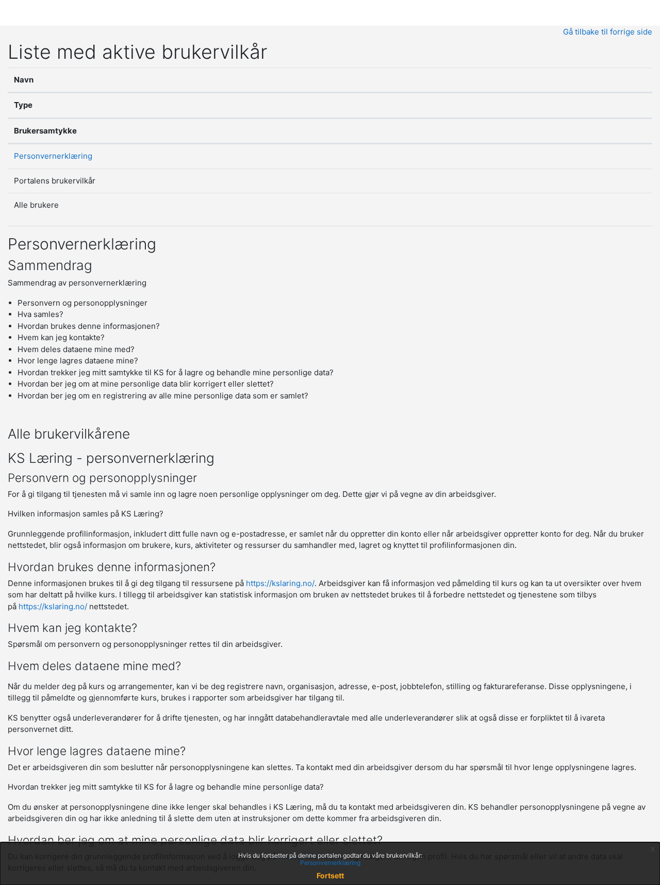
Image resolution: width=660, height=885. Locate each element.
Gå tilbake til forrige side (607, 32)
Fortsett (330, 875)
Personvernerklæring (53, 156)
